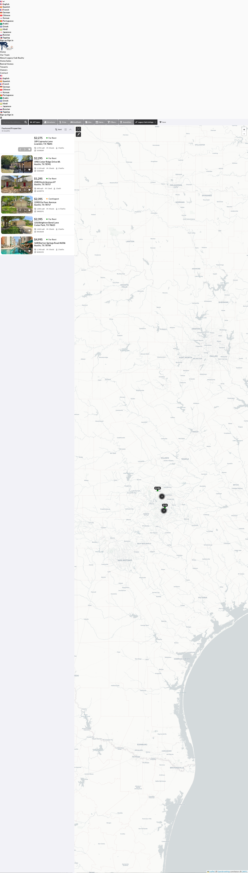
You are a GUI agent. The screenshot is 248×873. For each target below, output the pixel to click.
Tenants (4, 67)
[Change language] (2, 1)
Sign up (3, 40)
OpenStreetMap (223, 871)
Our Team (4, 55)
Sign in (10, 40)
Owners (3, 70)
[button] (244, 129)
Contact (4, 73)
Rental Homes (6, 64)
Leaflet (212, 871)
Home (3, 52)
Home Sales (5, 61)
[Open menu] (1, 117)
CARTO (244, 871)
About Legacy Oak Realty (12, 58)
